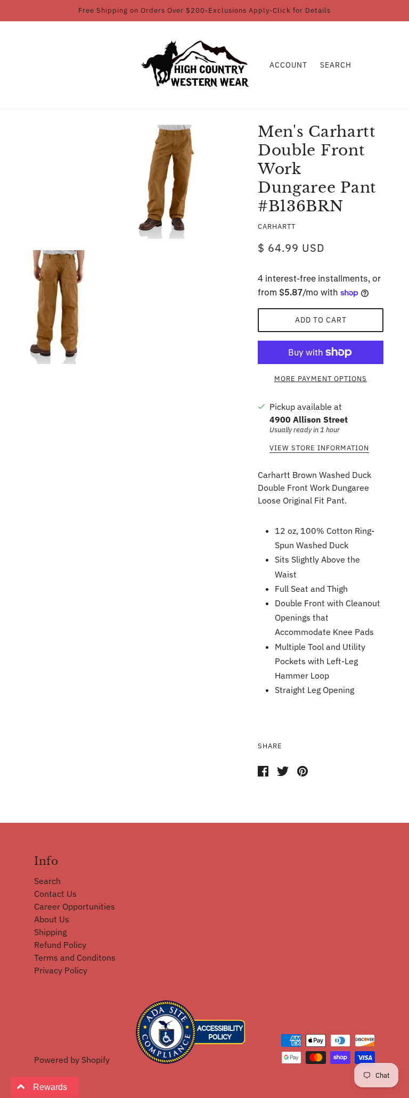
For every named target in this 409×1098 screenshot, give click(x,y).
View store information (319, 448)
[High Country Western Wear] (199, 64)
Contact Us (55, 893)
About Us (51, 919)
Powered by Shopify (72, 1059)
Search (335, 65)
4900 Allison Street (308, 419)
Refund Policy (60, 944)
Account (288, 65)
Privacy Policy (60, 970)
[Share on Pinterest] (302, 770)
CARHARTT (277, 226)
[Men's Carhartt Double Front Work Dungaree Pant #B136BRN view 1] (173, 181)
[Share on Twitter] (283, 770)
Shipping (50, 932)
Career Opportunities (74, 906)
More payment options (320, 378)
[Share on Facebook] (263, 770)
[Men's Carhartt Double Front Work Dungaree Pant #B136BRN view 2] (59, 307)
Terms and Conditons (75, 957)
